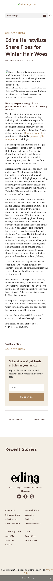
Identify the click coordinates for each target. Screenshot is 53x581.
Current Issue (31, 536)
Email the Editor (12, 523)
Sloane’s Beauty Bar (34, 133)
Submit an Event (12, 514)
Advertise (9, 540)
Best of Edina (31, 540)
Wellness (19, 33)
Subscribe (29, 514)
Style (8, 33)
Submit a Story (11, 519)
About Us (9, 536)
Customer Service (33, 523)
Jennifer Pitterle (15, 60)
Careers (8, 544)
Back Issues (30, 519)
